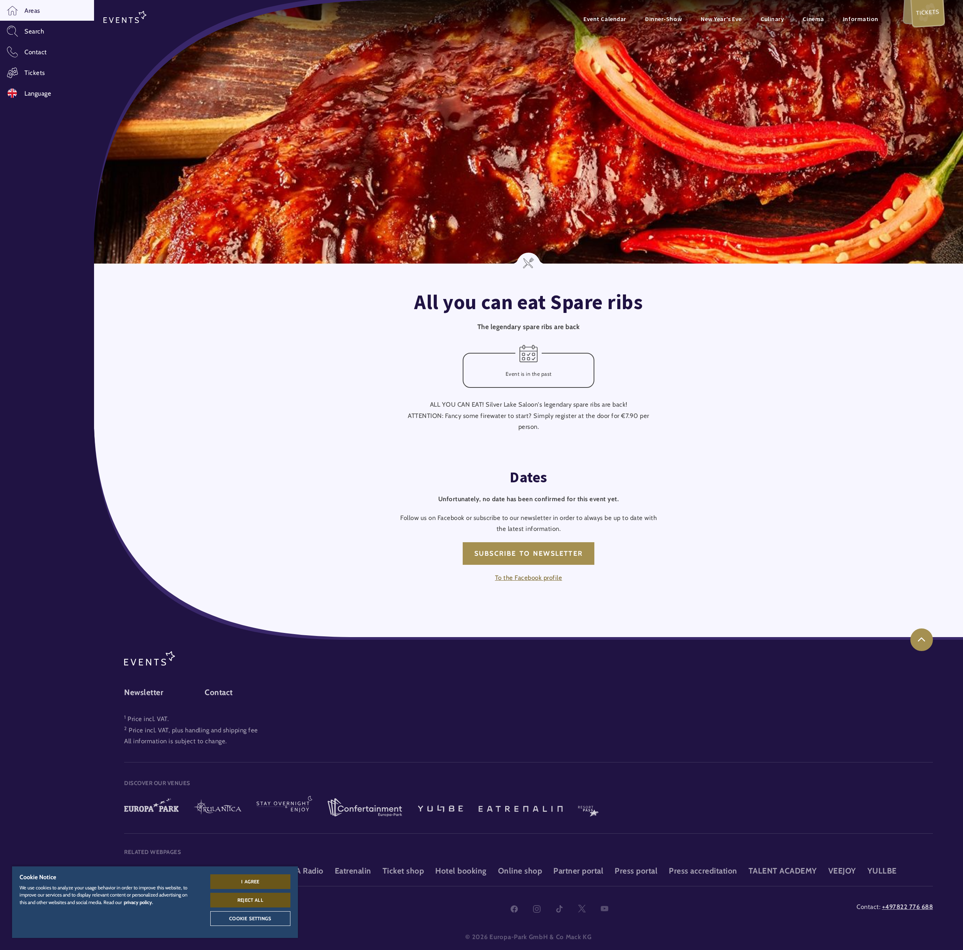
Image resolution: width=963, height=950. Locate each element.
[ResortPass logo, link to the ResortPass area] (588, 808)
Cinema (813, 19)
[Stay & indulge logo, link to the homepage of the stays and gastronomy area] (284, 808)
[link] (921, 639)
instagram (536, 908)
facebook (514, 908)
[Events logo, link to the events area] (125, 17)
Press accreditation (703, 870)
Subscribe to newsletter (528, 553)
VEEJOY (842, 870)
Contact (219, 692)
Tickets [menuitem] (928, 12)
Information (860, 19)
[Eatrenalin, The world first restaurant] (520, 808)
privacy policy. (138, 902)
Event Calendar (604, 19)
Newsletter (143, 692)
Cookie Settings (250, 918)
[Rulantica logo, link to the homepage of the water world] (217, 808)
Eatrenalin (353, 870)
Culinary (772, 19)
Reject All (250, 900)
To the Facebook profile (528, 577)
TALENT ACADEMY (783, 870)
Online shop (520, 870)
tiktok (559, 908)
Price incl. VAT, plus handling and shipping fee (193, 730)
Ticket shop (403, 870)
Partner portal (578, 870)
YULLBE (882, 870)
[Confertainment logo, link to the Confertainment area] (365, 808)
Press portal (636, 870)
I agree (250, 881)
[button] (47, 10)
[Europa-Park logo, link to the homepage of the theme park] (151, 808)
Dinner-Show (663, 19)
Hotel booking (461, 870)
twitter (581, 908)
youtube (604, 908)
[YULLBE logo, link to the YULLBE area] (440, 808)
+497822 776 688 (907, 906)
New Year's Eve (721, 19)
